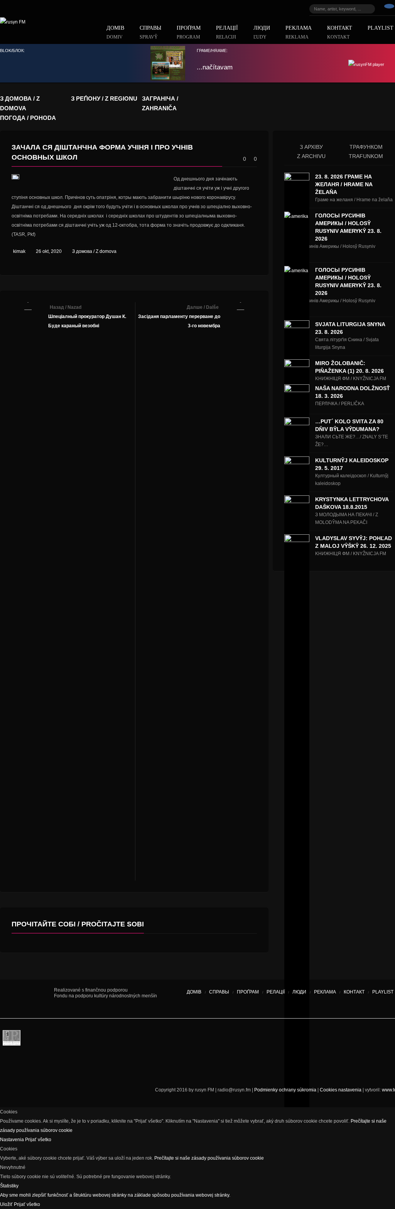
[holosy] (216, 1039)
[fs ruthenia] (164, 1039)
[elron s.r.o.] (256, 1039)
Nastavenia (12, 1139)
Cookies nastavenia (340, 1090)
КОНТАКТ (339, 32)
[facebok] (389, 9)
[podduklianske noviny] (189, 1066)
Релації (227, 32)
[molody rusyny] (11, 1039)
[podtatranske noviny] (106, 1066)
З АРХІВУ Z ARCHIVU (311, 151)
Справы (150, 32)
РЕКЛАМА (298, 32)
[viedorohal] (343, 1039)
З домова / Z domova (94, 251)
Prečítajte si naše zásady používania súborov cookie (209, 1158)
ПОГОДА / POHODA (28, 118)
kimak (19, 251)
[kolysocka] (192, 1039)
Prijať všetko (38, 1139)
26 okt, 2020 (49, 251)
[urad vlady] (27, 998)
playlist (382, 992)
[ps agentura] (34, 1039)
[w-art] (297, 1039)
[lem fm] (96, 1039)
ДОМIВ (115, 32)
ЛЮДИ (261, 32)
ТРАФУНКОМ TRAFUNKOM (366, 151)
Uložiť (7, 1204)
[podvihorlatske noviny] (245, 1066)
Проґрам (189, 32)
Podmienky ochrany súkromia (285, 1090)
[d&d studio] (366, 1039)
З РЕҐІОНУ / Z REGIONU (104, 98)
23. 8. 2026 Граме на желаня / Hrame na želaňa (343, 184)
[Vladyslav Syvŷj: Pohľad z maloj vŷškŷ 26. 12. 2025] (296, 823)
